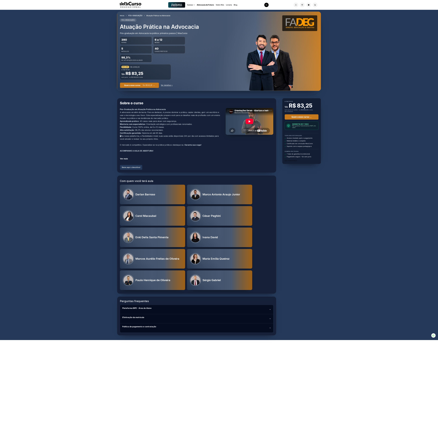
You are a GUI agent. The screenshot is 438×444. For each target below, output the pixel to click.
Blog (235, 5)
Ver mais (124, 159)
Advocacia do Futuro (205, 5)
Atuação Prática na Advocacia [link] (158, 16)
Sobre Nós (220, 5)
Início (122, 16)
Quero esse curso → (301, 117)
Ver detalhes (167, 85)
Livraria (229, 5)
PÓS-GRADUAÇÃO (135, 16)
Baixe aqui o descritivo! (131, 167)
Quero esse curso (139, 85)
